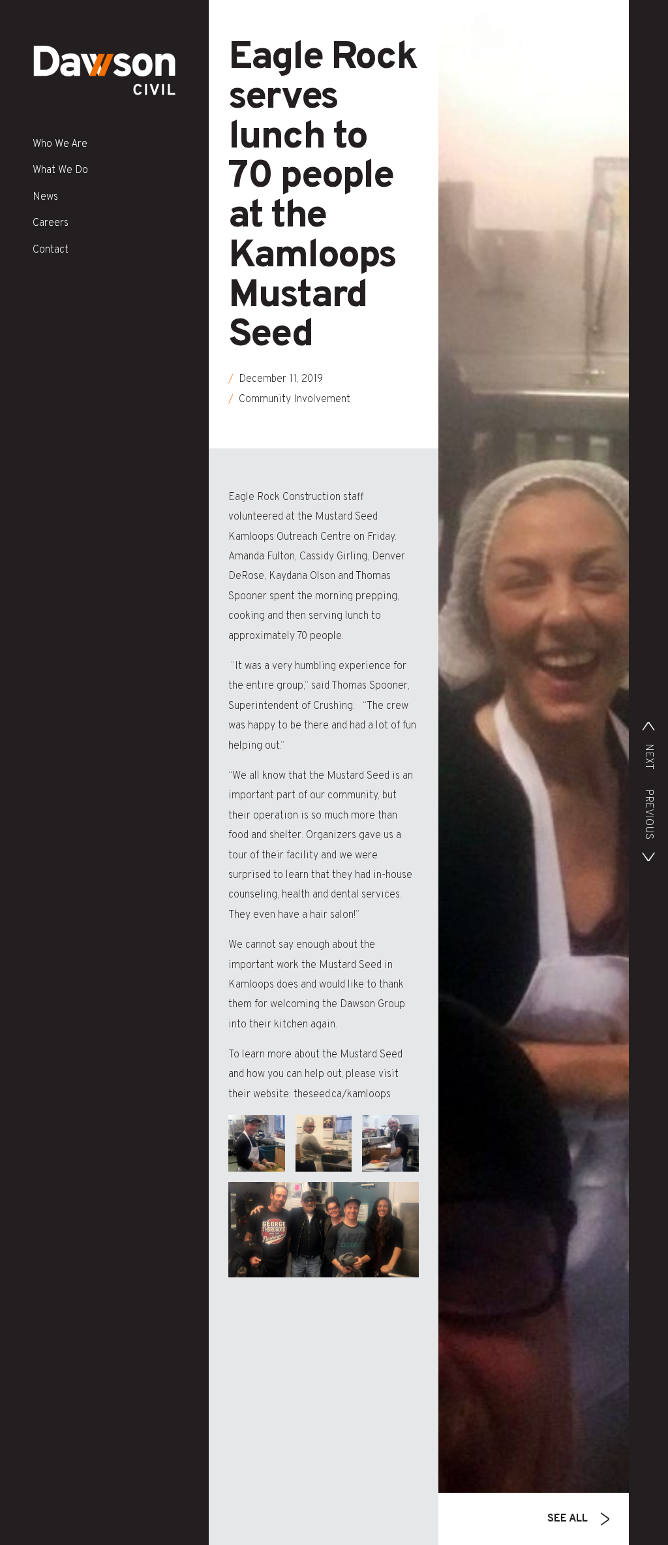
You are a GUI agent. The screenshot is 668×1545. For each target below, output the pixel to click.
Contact (50, 250)
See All (567, 1518)
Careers (50, 223)
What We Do (60, 170)
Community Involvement (294, 399)
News (45, 197)
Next (648, 756)
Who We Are (60, 144)
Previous (648, 814)
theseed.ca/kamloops (341, 1094)
